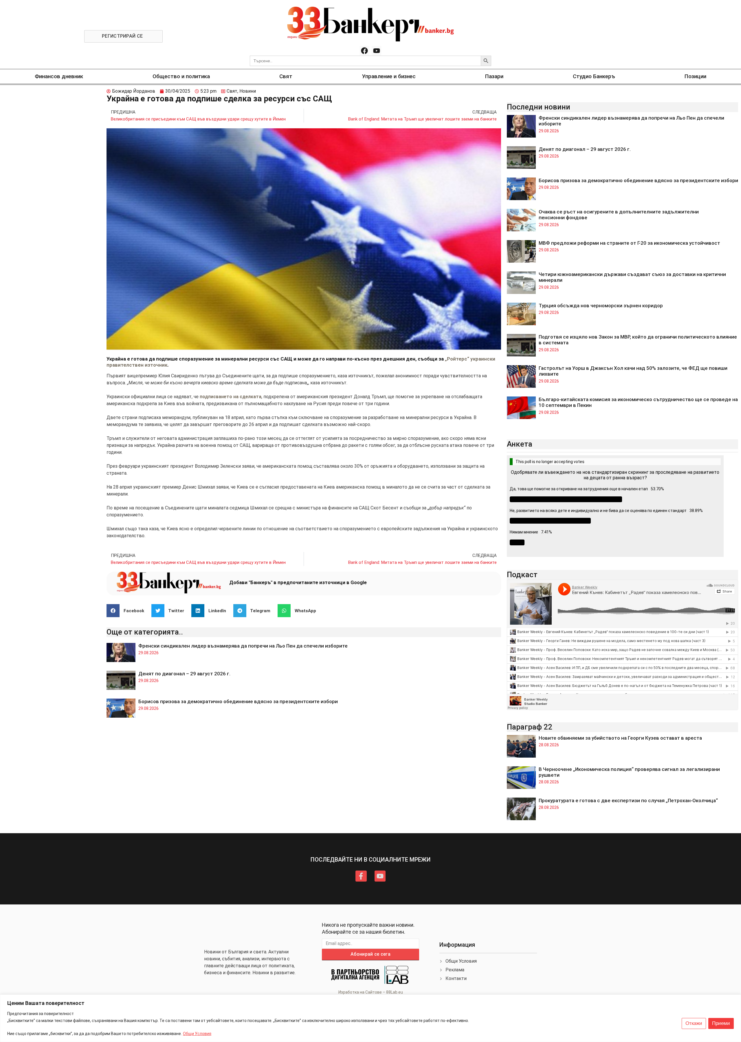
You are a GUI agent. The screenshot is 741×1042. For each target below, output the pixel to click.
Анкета (519, 444)
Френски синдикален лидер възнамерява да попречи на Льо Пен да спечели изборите (243, 646)
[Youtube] (376, 51)
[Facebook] (364, 51)
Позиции (695, 76)
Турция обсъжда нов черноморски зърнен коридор (601, 305)
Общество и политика (181, 76)
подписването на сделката (230, 396)
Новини (247, 91)
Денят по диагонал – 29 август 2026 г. (184, 674)
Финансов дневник (59, 76)
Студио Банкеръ (594, 76)
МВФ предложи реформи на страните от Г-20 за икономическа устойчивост (629, 243)
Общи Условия (197, 1033)
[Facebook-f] (360, 876)
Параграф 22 (529, 727)
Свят (285, 76)
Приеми (721, 1023)
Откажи (693, 1023)
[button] (127, 610)
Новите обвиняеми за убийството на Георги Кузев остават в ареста (620, 738)
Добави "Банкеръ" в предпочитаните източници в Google (298, 582)
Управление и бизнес (389, 76)
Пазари (494, 76)
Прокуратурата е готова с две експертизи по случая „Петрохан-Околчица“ (628, 800)
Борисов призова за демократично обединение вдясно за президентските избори (238, 701)
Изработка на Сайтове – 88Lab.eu (370, 992)
